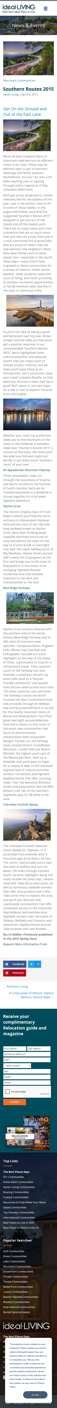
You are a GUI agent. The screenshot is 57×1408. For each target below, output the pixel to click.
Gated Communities (14, 1207)
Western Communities (16, 1302)
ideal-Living (11, 94)
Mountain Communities (19, 80)
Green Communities (15, 1256)
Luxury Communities (15, 1292)
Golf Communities (13, 1251)
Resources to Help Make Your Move (24, 1202)
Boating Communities (16, 1192)
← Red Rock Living (15, 986)
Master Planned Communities (20, 1297)
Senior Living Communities (19, 1187)
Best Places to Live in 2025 (18, 1222)
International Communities (19, 1217)
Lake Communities (14, 1261)
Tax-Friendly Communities (18, 1212)
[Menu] (46, 9)
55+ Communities (13, 1177)
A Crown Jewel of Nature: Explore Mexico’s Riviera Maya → (31, 995)
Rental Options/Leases (16, 1312)
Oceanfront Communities (18, 1271)
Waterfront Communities (18, 1286)
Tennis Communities (15, 1281)
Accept (35, 1394)
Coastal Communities (15, 1197)
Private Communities (15, 1276)
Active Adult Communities (18, 1182)
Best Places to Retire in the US (21, 1227)
